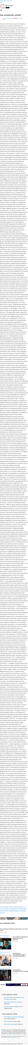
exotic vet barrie (12, 1021)
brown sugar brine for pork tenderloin (20, 938)
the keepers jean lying (4, 968)
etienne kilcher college (22, 971)
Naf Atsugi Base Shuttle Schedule (9, 907)
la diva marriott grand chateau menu (13, 1037)
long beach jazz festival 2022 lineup (5, 953)
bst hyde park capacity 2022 (13, 18)
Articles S (2, 912)
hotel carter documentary (13, 1024)
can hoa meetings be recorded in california (4, 936)
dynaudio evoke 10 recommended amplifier (19, 955)
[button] (1, 10)
